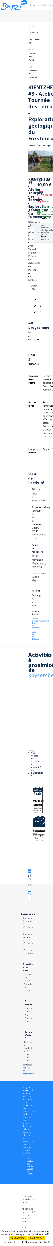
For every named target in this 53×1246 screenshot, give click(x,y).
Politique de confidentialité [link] (36, 1242)
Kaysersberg (33, 33)
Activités (32, 26)
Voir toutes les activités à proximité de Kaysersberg (32, 763)
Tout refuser (37, 1237)
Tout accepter (18, 1237)
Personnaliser (11, 1242)
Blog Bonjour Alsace (28, 1018)
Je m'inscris (29, 894)
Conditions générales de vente (27, 1199)
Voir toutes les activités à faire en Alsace (30, 1166)
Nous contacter (45, 238)
